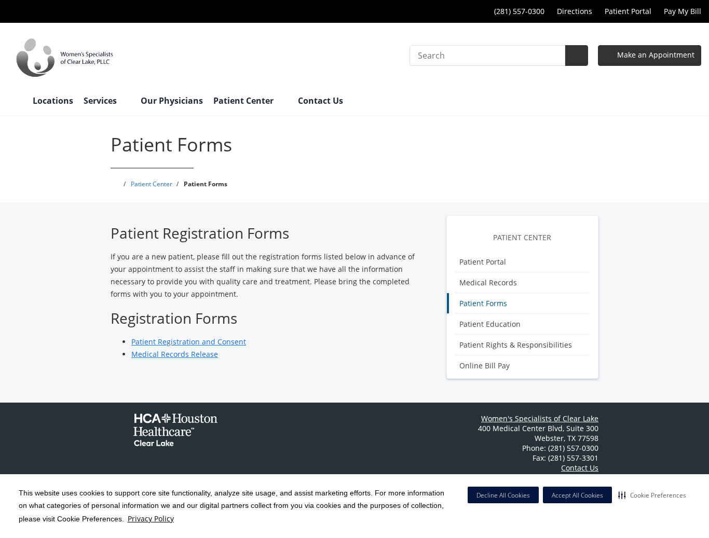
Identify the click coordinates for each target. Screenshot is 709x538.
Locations (53, 100)
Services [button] (101, 100)
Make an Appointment (654, 55)
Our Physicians (172, 100)
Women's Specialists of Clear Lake (539, 418)
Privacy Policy (151, 518)
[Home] (15, 102)
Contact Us (320, 100)
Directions (574, 11)
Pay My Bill (682, 11)
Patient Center (522, 237)
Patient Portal (628, 11)
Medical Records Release (174, 354)
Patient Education (490, 324)
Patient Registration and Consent (188, 342)
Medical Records (488, 282)
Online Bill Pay (484, 365)
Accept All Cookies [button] (577, 495)
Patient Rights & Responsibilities (515, 345)
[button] (652, 495)
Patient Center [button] (244, 100)
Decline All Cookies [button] (503, 495)
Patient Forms (483, 303)
